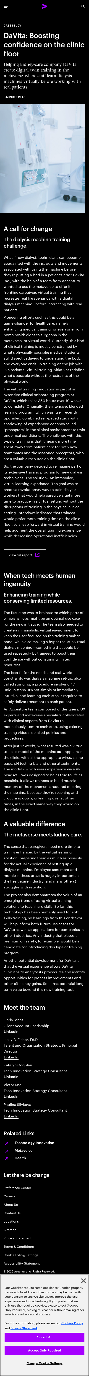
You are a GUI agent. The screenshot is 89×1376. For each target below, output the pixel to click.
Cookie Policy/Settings (21, 1254)
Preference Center (17, 1187)
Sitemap (10, 1229)
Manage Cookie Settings (45, 1363)
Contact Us (12, 1212)
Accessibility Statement (22, 1263)
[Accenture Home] (44, 6)
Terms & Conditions (19, 1246)
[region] (44, 1325)
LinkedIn (11, 1031)
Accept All (44, 1337)
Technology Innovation (34, 1142)
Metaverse (23, 1150)
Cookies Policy (72, 1323)
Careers (9, 1196)
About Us (11, 1204)
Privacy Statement (17, 1237)
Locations (11, 1221)
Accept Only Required (44, 1350)
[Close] (84, 1281)
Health (20, 1157)
